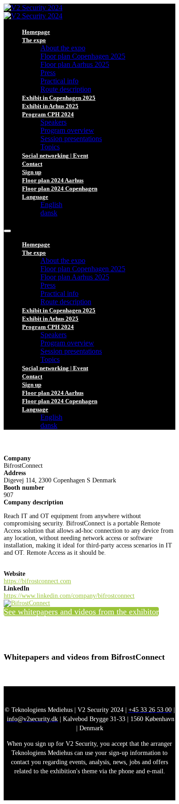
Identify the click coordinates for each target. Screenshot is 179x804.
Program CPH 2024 (48, 114)
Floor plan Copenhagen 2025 (82, 56)
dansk (48, 213)
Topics (50, 147)
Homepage (36, 31)
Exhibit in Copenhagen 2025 (58, 97)
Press (48, 73)
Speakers (53, 122)
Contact (32, 163)
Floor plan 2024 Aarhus (53, 180)
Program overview (67, 130)
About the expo (62, 48)
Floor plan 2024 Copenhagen (59, 188)
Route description (65, 89)
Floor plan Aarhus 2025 (74, 64)
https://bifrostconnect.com (37, 581)
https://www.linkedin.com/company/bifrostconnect (69, 595)
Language (35, 196)
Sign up (31, 172)
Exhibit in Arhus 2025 (50, 106)
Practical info (59, 81)
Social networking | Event (55, 155)
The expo (34, 40)
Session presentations (71, 138)
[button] (81, 611)
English (51, 204)
